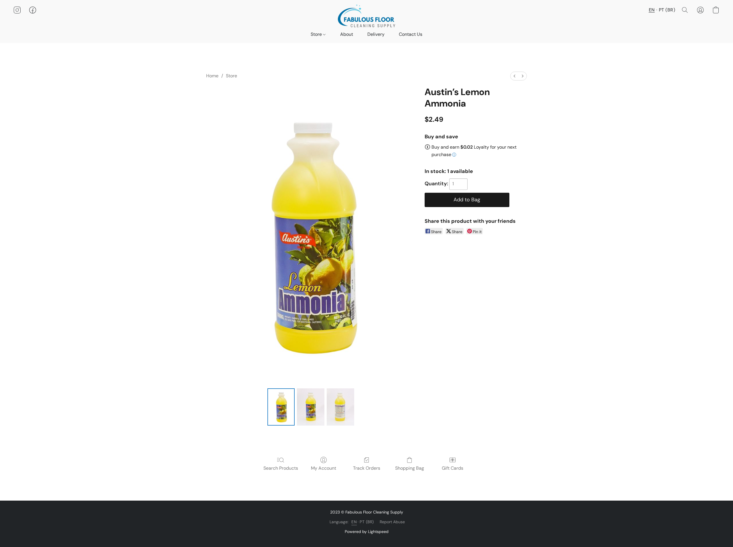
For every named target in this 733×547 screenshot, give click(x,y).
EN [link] (354, 521)
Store (317, 34)
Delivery (376, 34)
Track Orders (366, 468)
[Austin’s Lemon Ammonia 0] (281, 407)
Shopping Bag (409, 468)
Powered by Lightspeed (367, 531)
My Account (323, 468)
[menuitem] (515, 76)
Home (212, 76)
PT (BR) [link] (367, 521)
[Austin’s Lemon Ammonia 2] (340, 407)
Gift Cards (452, 468)
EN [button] (652, 10)
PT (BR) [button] (667, 10)
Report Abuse (392, 521)
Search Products (280, 468)
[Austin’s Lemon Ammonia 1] (310, 407)
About (346, 34)
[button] (366, 15)
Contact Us (410, 34)
